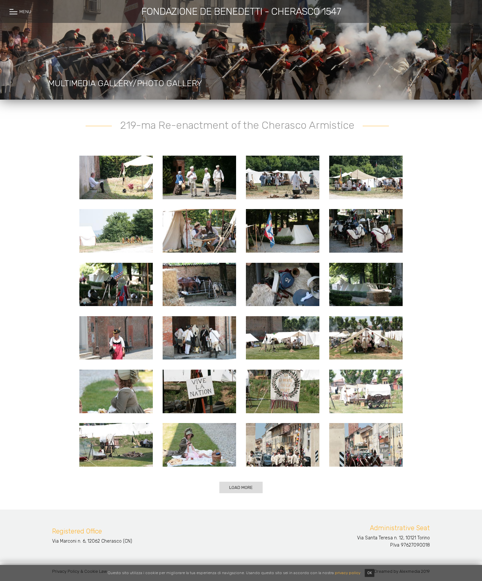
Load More (241, 487)
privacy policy (347, 573)
